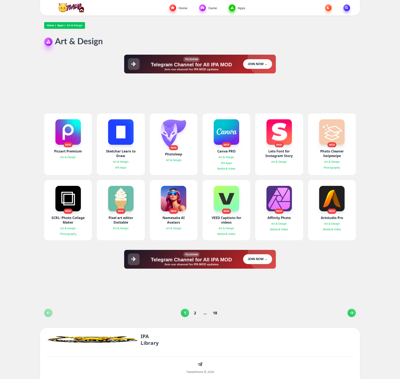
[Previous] (352, 313)
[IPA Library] (69, 8)
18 (215, 312)
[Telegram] (200, 363)
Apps (241, 8)
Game (212, 8)
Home (183, 8)
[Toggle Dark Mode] (328, 7)
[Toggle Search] (346, 7)
